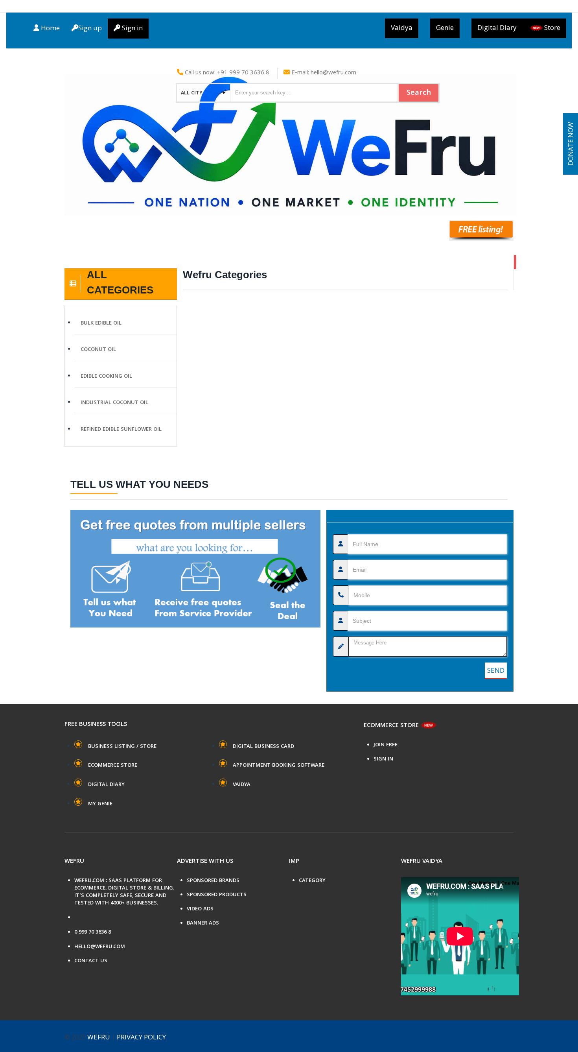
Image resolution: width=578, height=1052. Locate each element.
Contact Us (90, 961)
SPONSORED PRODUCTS (217, 895)
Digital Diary (497, 28)
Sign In (383, 759)
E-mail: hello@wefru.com (323, 73)
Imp (294, 861)
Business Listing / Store (122, 746)
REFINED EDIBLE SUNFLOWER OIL (121, 429)
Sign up (90, 28)
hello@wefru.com (99, 947)
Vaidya (401, 28)
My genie (100, 804)
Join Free (386, 745)
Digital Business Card (263, 746)
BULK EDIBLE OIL (101, 323)
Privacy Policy (141, 1038)
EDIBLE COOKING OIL (106, 376)
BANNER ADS (203, 923)
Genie (445, 28)
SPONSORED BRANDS (213, 881)
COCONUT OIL (98, 349)
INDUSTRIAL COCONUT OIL (114, 403)
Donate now (571, 144)
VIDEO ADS (200, 909)
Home (49, 28)
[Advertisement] (345, 157)
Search (419, 93)
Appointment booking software (278, 765)
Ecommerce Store (112, 765)
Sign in (131, 28)
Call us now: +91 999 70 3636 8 (226, 73)
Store (552, 28)
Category (312, 881)
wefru (98, 1038)
